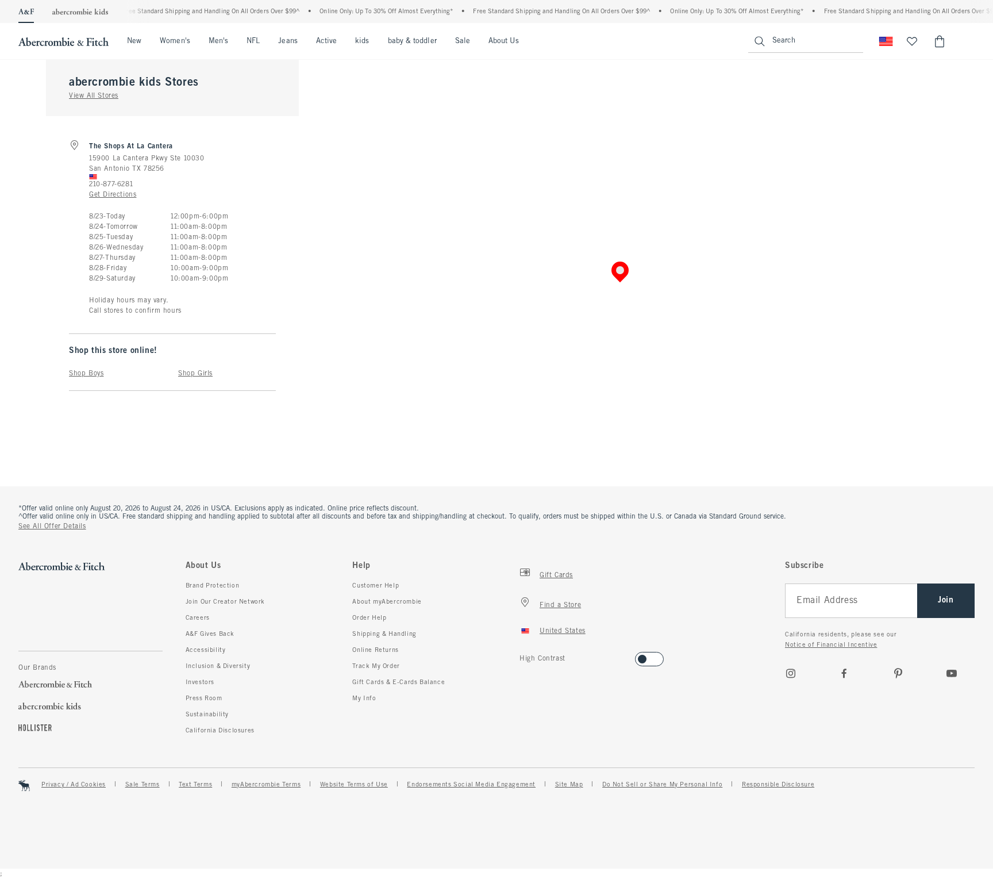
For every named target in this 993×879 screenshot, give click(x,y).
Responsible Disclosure (778, 785)
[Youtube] (951, 673)
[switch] (523, 655)
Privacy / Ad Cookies (73, 785)
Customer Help (375, 586)
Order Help (369, 618)
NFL (253, 41)
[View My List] (912, 41)
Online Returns (375, 650)
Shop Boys (86, 373)
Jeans (287, 41)
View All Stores (93, 96)
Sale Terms (142, 785)
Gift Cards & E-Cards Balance (398, 682)
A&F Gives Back (210, 634)
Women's (175, 41)
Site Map (569, 785)
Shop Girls (195, 373)
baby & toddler (412, 41)
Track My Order (375, 666)
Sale (462, 41)
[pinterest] (898, 673)
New (134, 41)
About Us (503, 41)
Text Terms (195, 785)
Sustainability (207, 714)
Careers (198, 618)
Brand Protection (213, 586)
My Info (364, 698)
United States (563, 631)
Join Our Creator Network (225, 602)
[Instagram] (790, 673)
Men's (218, 41)
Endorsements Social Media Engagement (471, 785)
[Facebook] (844, 673)
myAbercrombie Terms (266, 785)
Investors (200, 682)
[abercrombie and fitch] (63, 41)
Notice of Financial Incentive (831, 645)
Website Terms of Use (354, 785)
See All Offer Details (52, 526)
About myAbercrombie (386, 602)
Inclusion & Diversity (218, 666)
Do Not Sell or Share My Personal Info (662, 785)
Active (326, 41)
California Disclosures (220, 731)
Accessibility (206, 650)
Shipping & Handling (384, 634)
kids (362, 41)
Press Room (204, 698)
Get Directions (112, 194)
